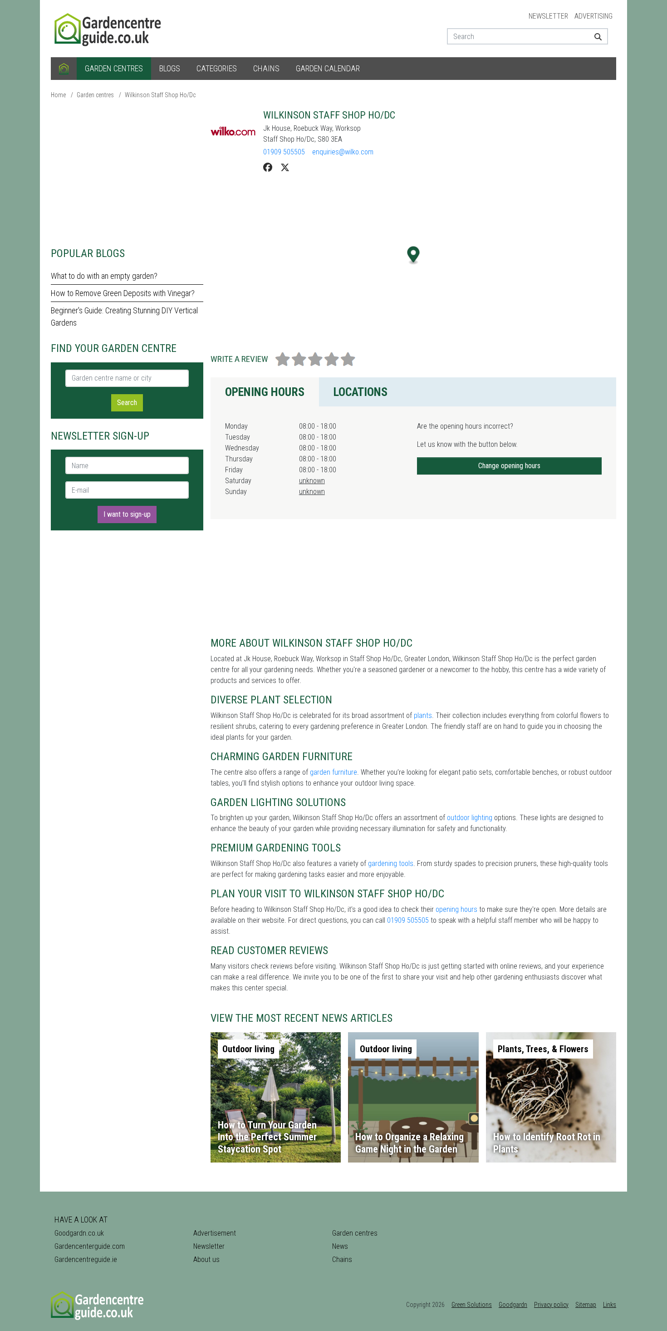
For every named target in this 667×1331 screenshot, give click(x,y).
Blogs (169, 68)
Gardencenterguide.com (89, 1246)
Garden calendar (328, 68)
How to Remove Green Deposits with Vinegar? (123, 293)
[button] (413, 255)
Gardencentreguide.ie (85, 1259)
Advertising (593, 16)
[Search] (594, 36)
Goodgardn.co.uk (79, 1233)
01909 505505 (284, 152)
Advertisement (214, 1233)
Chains (266, 68)
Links (609, 1304)
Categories (216, 68)
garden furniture (333, 772)
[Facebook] (268, 167)
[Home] (64, 68)
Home (58, 95)
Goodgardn (513, 1304)
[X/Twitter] (285, 167)
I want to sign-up (127, 514)
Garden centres (114, 68)
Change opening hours (509, 465)
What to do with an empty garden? (104, 276)
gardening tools (390, 863)
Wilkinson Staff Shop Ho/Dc (160, 95)
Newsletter (548, 16)
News (340, 1246)
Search (127, 402)
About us (206, 1259)
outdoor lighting (469, 817)
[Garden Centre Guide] (108, 28)
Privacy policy (551, 1304)
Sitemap (585, 1304)
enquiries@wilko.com (342, 152)
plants (423, 715)
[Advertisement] (127, 172)
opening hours (456, 909)
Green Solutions (471, 1304)
